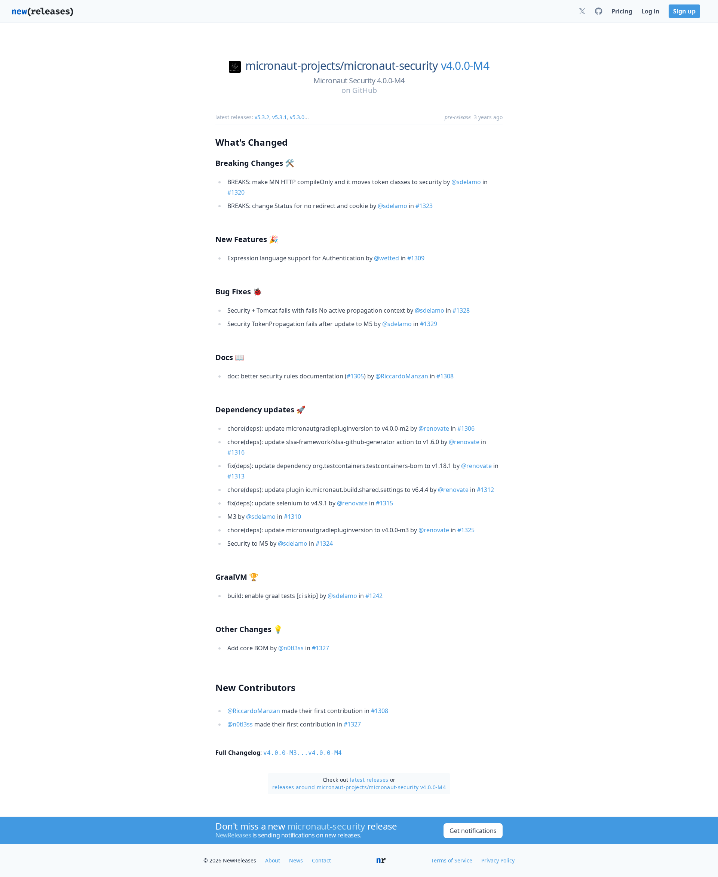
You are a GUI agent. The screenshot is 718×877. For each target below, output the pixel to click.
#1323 (424, 206)
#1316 (236, 452)
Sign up (684, 11)
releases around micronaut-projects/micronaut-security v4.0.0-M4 (359, 787)
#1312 (485, 490)
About (272, 860)
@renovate (433, 428)
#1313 (236, 476)
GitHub (364, 90)
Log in (650, 11)
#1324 (324, 543)
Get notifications (473, 831)
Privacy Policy (498, 860)
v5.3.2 (262, 117)
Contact (321, 860)
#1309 (415, 258)
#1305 (355, 376)
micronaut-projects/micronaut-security (341, 66)
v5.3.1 (279, 117)
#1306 (466, 428)
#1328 (461, 310)
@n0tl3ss (291, 648)
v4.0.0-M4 (465, 66)
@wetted (386, 258)
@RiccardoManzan (401, 376)
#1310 (292, 516)
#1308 (445, 376)
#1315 (384, 503)
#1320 (236, 192)
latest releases (369, 779)
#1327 (320, 648)
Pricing (621, 11)
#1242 (374, 596)
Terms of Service (451, 860)
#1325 (466, 530)
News (296, 860)
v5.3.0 (297, 117)
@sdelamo (466, 182)
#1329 (428, 324)
